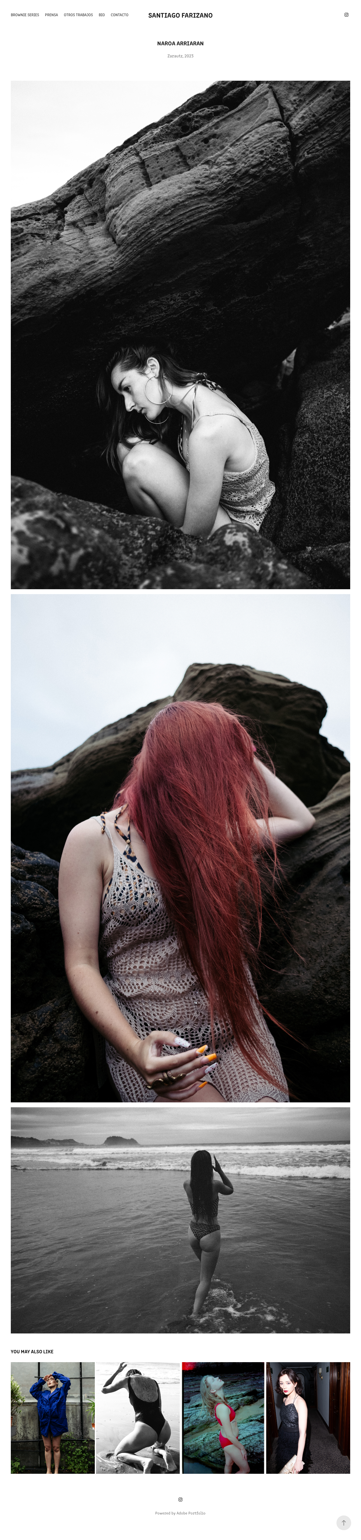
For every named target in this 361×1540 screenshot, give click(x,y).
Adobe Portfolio (191, 1512)
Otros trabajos (78, 14)
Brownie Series (25, 14)
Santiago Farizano (180, 15)
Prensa (51, 14)
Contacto (119, 14)
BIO (102, 14)
